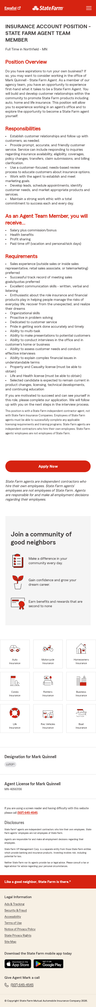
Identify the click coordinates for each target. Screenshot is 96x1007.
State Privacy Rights (17, 935)
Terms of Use (13, 923)
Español (10, 8)
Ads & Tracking (14, 904)
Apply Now (48, 466)
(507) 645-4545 (27, 812)
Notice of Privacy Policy (19, 929)
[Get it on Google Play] (48, 963)
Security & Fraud (15, 910)
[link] (48, 8)
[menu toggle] (88, 8)
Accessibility (12, 916)
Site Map (10, 941)
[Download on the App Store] (17, 963)
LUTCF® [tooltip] (10, 764)
